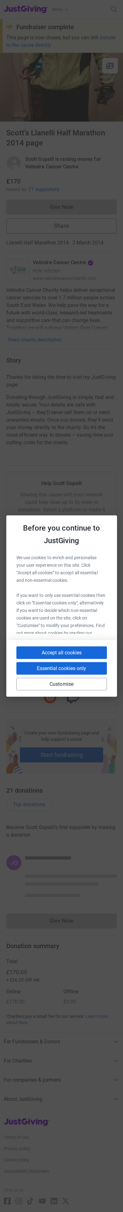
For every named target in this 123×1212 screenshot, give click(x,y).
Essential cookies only (61, 668)
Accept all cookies (62, 653)
